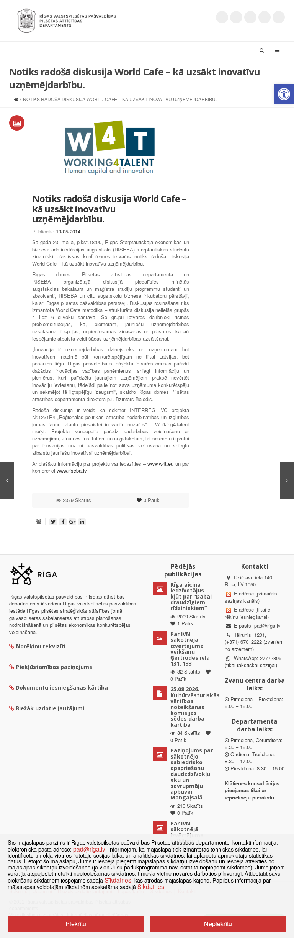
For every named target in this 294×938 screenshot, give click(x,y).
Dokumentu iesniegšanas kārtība (62, 687)
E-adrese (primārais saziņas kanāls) (251, 597)
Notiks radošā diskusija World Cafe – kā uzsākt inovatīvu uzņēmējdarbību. (109, 208)
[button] (284, 94)
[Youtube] (250, 17)
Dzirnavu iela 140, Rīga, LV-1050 (249, 581)
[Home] (16, 99)
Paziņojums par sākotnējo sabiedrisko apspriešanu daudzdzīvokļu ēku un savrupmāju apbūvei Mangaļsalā (191, 774)
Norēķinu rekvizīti (40, 646)
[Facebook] (236, 17)
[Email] (279, 17)
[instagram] (264, 17)
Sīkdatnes (118, 880)
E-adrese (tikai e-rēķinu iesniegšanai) (248, 613)
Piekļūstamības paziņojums (54, 666)
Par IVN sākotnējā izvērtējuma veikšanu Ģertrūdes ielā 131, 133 (190, 648)
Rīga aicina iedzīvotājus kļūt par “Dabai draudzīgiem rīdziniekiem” (191, 596)
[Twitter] (222, 17)
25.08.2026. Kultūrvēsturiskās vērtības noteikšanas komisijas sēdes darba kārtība (195, 706)
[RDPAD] (66, 19)
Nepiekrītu (218, 923)
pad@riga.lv (267, 625)
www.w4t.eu (160, 463)
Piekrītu (75, 923)
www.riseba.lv (72, 470)
